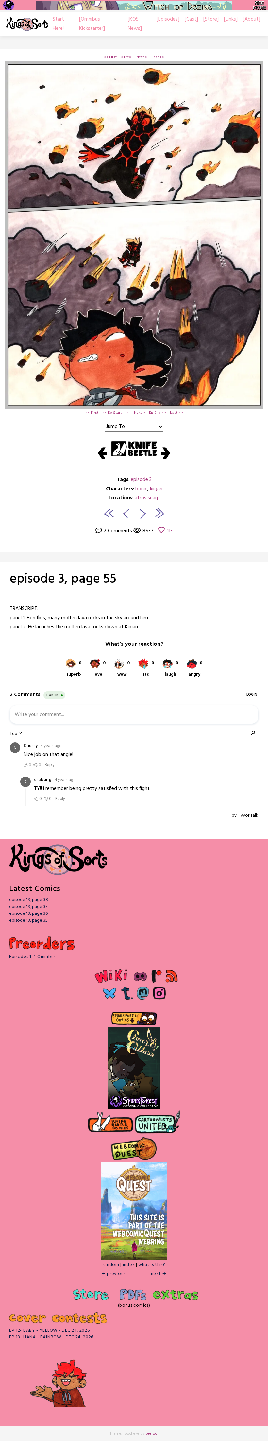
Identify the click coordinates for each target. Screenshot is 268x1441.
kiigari (156, 489)
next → (159, 1274)
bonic (141, 489)
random (111, 1265)
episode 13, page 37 (28, 907)
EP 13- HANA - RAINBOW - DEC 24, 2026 (51, 1337)
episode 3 (141, 479)
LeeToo (151, 1434)
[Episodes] (168, 19)
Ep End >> (157, 413)
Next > (141, 57)
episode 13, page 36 (28, 913)
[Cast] (191, 19)
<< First (110, 57)
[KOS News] (135, 24)
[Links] (231, 19)
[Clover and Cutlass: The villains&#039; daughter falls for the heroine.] (134, 1061)
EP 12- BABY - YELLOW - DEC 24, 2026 (49, 1330)
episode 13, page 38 (28, 900)
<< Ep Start (112, 413)
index (129, 1265)
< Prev (126, 57)
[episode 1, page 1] (109, 513)
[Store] (211, 19)
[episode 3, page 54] (125, 513)
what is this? (151, 1265)
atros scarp (147, 498)
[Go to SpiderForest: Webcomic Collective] (134, 1102)
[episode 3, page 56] (143, 513)
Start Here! (58, 24)
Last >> (157, 57)
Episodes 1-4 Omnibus (32, 957)
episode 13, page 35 (28, 920)
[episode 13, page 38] (159, 513)
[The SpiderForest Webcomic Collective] (8, 5)
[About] (251, 19)
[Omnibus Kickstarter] (92, 24)
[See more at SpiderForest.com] (260, 5)
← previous (113, 1274)
